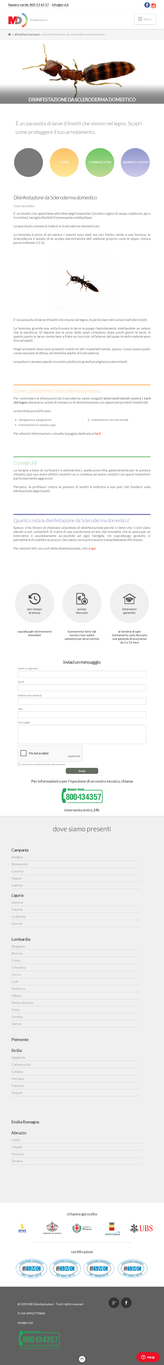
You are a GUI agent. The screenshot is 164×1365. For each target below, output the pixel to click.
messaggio (24, 722)
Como (16, 960)
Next (160, 1228)
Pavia (15, 1010)
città (20, 709)
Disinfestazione (27, 34)
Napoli (16, 878)
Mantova (18, 988)
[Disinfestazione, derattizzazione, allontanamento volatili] (28, 20)
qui (93, 548)
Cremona (18, 967)
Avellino (17, 857)
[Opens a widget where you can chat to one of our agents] (148, 1357)
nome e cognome (28, 668)
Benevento (20, 864)
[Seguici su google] (113, 1302)
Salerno (17, 885)
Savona (17, 923)
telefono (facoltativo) (30, 695)
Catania (17, 1071)
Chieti (16, 1140)
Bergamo (18, 946)
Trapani (17, 1093)
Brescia (17, 953)
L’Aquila (17, 1147)
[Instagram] (153, 6)
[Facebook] (147, 5)
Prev (4, 1228)
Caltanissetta (21, 1064)
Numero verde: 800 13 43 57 (28, 5)
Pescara (17, 1154)
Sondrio (17, 1017)
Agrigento (18, 1057)
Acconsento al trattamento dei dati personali (43, 764)
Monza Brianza (22, 1002)
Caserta (17, 871)
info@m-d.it (60, 5)
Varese (17, 1024)
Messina (18, 1078)
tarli (98, 433)
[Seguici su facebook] (126, 1302)
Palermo (18, 1086)
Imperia (17, 909)
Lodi (15, 981)
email (21, 682)
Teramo (17, 1161)
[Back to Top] (82, 1359)
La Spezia (18, 916)
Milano (16, 995)
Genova (17, 902)
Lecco (16, 974)
